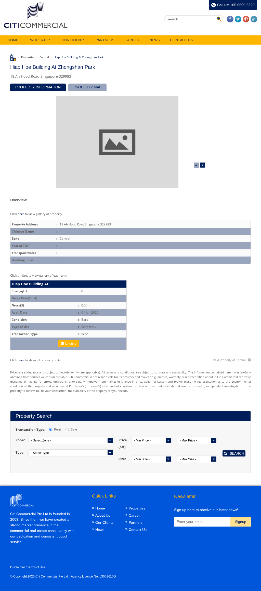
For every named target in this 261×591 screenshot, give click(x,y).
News (154, 40)
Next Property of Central (229, 360)
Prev (202, 165)
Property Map (87, 87)
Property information (38, 87)
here (21, 214)
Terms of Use (36, 567)
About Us (102, 515)
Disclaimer (17, 567)
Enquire (70, 343)
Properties (40, 40)
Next (196, 165)
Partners (105, 40)
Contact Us (181, 40)
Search (237, 453)
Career (132, 40)
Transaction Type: (30, 429)
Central (44, 57)
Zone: (20, 440)
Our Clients (73, 40)
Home (13, 40)
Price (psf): (123, 443)
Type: (20, 452)
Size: (122, 458)
